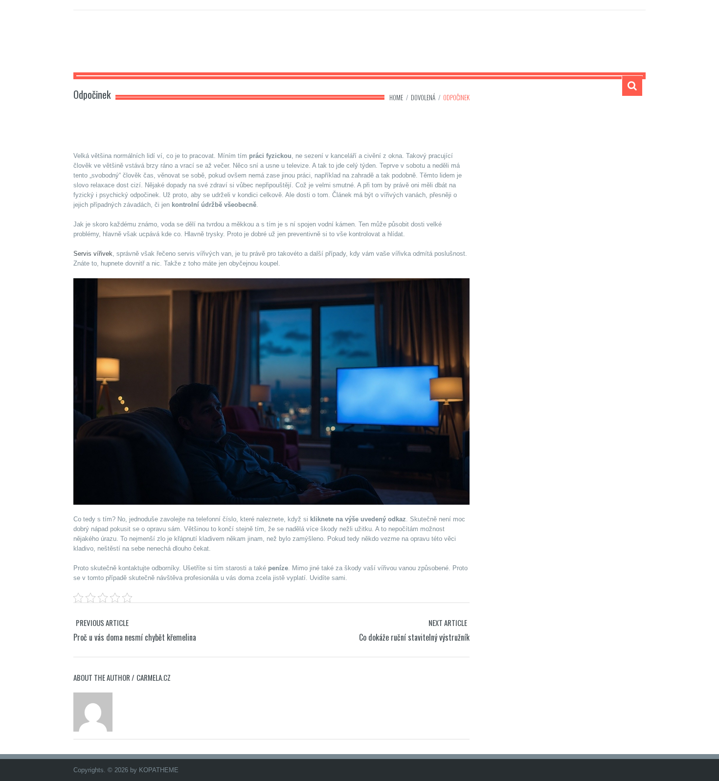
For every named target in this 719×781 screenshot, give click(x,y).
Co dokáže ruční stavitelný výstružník (414, 637)
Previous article (102, 622)
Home (396, 97)
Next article (447, 622)
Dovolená (423, 97)
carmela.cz (153, 677)
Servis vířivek (92, 253)
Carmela (102, 46)
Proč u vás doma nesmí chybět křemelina (134, 637)
